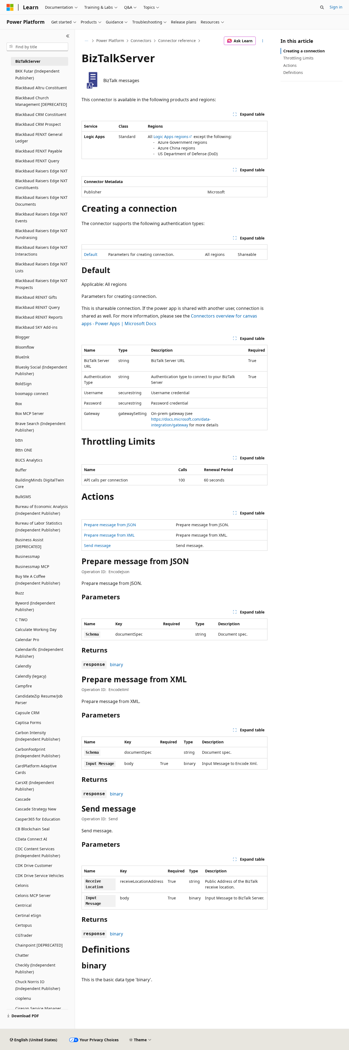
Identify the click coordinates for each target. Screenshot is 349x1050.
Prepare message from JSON (110, 524)
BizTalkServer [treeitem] (27, 61)
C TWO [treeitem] (21, 619)
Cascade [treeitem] (23, 799)
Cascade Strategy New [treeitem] (35, 809)
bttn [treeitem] (19, 440)
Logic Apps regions (171, 136)
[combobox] (37, 47)
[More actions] (262, 41)
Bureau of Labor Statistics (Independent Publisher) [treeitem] (38, 526)
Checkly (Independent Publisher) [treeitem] (35, 968)
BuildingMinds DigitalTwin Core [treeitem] (39, 483)
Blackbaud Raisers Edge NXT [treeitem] (41, 170)
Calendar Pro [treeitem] (27, 639)
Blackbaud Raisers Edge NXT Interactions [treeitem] (41, 251)
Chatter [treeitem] (22, 955)
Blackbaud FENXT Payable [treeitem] (38, 151)
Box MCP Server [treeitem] (29, 413)
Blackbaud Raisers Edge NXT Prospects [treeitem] (41, 284)
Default (90, 254)
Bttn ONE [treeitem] (23, 450)
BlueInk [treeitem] (22, 357)
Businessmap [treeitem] (27, 556)
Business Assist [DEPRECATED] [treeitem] (29, 543)
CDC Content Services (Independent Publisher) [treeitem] (37, 852)
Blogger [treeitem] (22, 337)
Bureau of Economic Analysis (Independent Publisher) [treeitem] (41, 510)
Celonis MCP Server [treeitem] (33, 895)
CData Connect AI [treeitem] (31, 839)
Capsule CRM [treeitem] (27, 712)
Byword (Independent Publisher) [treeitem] (35, 606)
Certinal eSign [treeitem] (28, 915)
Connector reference (177, 40)
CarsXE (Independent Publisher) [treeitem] (34, 786)
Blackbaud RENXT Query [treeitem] (37, 307)
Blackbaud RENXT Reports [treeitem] (39, 317)
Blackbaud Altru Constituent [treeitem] (41, 87)
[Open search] (322, 7)
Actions (290, 65)
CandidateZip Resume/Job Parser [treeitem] (39, 699)
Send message (97, 545)
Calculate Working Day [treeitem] (35, 629)
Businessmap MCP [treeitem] (32, 566)
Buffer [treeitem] (21, 469)
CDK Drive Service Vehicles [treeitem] (39, 875)
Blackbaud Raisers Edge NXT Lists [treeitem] (41, 267)
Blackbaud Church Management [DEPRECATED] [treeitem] (41, 101)
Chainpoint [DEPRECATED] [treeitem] (39, 945)
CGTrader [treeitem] (23, 935)
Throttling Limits (298, 58)
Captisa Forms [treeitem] (28, 722)
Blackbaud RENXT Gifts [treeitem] (36, 297)
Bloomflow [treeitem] (24, 347)
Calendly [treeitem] (23, 666)
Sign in (336, 7)
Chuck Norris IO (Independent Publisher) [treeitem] (37, 985)
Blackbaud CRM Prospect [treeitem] (38, 124)
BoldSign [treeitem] (23, 383)
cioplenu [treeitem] (23, 998)
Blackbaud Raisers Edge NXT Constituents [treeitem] (41, 184)
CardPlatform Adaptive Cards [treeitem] (36, 769)
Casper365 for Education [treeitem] (37, 819)
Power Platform (110, 40)
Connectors (141, 40)
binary (116, 665)
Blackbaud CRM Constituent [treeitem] (40, 114)
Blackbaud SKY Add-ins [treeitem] (36, 327)
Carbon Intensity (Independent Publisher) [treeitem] (37, 736)
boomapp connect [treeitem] (31, 393)
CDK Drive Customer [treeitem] (33, 865)
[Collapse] (68, 36)
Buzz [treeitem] (19, 593)
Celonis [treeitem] (22, 885)
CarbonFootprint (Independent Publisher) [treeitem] (37, 753)
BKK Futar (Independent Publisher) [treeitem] (37, 74)
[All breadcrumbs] (86, 41)
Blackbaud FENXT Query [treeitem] (37, 160)
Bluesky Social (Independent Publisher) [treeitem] (41, 370)
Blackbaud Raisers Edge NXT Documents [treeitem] (41, 201)
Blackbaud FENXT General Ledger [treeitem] (38, 138)
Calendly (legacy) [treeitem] (30, 676)
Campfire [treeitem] (23, 686)
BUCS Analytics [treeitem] (29, 460)
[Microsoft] (10, 7)
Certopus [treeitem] (23, 925)
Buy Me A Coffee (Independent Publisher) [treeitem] (37, 580)
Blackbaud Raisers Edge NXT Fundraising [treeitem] (41, 234)
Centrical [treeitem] (23, 905)
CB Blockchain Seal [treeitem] (32, 828)
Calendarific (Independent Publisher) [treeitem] (39, 653)
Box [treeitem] (18, 403)
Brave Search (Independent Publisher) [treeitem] (40, 427)
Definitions (293, 72)
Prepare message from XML (109, 535)
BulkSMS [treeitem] (23, 496)
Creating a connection (304, 50)
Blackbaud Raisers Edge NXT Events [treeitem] (41, 217)
